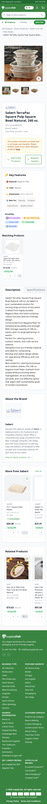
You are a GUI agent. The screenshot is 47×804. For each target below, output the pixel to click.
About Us (6, 719)
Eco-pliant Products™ (34, 767)
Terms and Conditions (31, 801)
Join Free (39, 22)
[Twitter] (8, 655)
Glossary (6, 737)
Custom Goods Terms (34, 727)
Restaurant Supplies (11, 741)
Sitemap (28, 742)
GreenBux (6, 748)
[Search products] (42, 15)
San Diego (29, 697)
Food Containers (21, 28)
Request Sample (35, 160)
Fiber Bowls (8, 32)
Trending (23, 22)
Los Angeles (30, 679)
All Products (10, 22)
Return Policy (31, 731)
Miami (28, 682)
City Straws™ (30, 770)
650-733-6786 (40, 2)
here (18, 149)
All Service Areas (32, 668)
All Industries (8, 668)
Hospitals (6, 693)
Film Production (9, 679)
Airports (5, 708)
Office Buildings (9, 704)
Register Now (8, 768)
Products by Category (34, 717)
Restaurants (7, 671)
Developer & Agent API (12, 755)
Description (12, 290)
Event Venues (8, 682)
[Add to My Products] (27, 478)
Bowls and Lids (36, 28)
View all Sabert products (17, 457)
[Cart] (42, 7)
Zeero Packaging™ (33, 774)
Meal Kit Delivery (9, 690)
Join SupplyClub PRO (11, 764)
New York (29, 690)
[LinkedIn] (4, 655)
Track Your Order (32, 735)
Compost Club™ (32, 778)
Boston (28, 671)
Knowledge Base (9, 734)
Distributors (7, 752)
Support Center (32, 738)
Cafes (4, 675)
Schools (5, 697)
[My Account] (37, 7)
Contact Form (8, 726)
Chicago (28, 675)
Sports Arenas (8, 700)
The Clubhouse (8, 744)
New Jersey (30, 686)
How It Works (8, 723)
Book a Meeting (32, 720)
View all (38, 471)
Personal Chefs (8, 686)
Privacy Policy (12, 801)
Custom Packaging (33, 724)
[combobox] (23, 15)
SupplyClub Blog (9, 730)
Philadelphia (30, 693)
